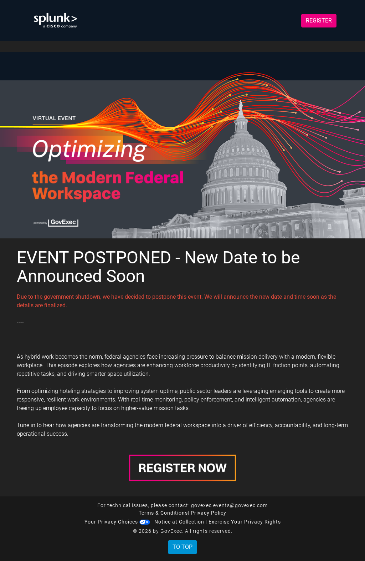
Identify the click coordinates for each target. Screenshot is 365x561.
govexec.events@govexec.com (229, 505)
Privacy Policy (208, 513)
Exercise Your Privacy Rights (245, 522)
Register (319, 20)
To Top (182, 547)
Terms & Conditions (163, 513)
